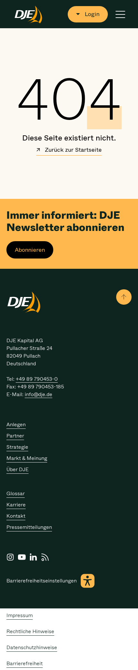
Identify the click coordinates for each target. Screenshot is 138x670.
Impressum (19, 615)
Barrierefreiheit (24, 663)
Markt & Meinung (26, 458)
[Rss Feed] (45, 557)
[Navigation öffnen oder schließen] (120, 14)
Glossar (15, 493)
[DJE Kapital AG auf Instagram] (10, 557)
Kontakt (15, 516)
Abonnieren (30, 250)
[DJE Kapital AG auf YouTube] (22, 557)
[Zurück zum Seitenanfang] (124, 297)
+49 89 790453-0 (37, 379)
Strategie (17, 447)
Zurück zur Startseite (72, 150)
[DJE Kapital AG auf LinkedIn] (33, 557)
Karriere (16, 504)
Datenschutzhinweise (31, 647)
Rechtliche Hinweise (30, 631)
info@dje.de (38, 394)
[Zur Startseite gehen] (28, 14)
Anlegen (16, 424)
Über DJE (17, 469)
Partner (15, 435)
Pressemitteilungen (29, 527)
